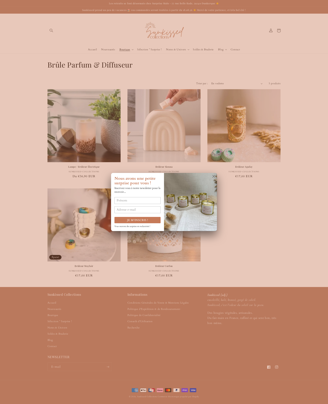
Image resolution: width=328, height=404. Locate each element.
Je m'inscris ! (137, 220)
